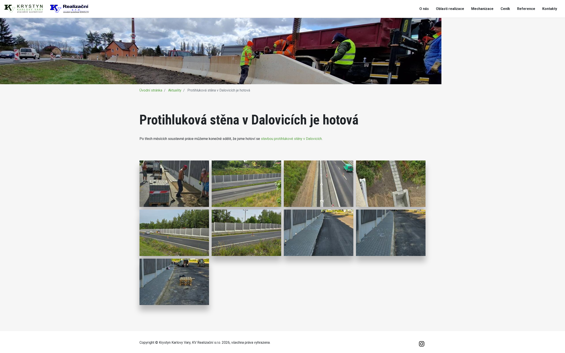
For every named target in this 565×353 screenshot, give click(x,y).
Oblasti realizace (450, 9)
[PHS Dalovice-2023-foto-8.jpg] (391, 233)
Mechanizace (482, 9)
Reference (526, 9)
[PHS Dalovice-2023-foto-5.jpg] (174, 233)
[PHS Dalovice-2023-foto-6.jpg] (246, 233)
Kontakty (549, 9)
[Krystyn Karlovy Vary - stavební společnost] (47, 8)
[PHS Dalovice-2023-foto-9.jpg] (174, 282)
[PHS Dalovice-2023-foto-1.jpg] (174, 183)
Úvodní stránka (150, 90)
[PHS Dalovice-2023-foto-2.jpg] (246, 183)
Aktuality (174, 90)
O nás (424, 9)
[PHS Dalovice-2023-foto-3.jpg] (318, 183)
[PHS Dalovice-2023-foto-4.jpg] (391, 183)
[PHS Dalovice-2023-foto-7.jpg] (318, 233)
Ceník (505, 9)
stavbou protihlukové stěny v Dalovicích (291, 139)
